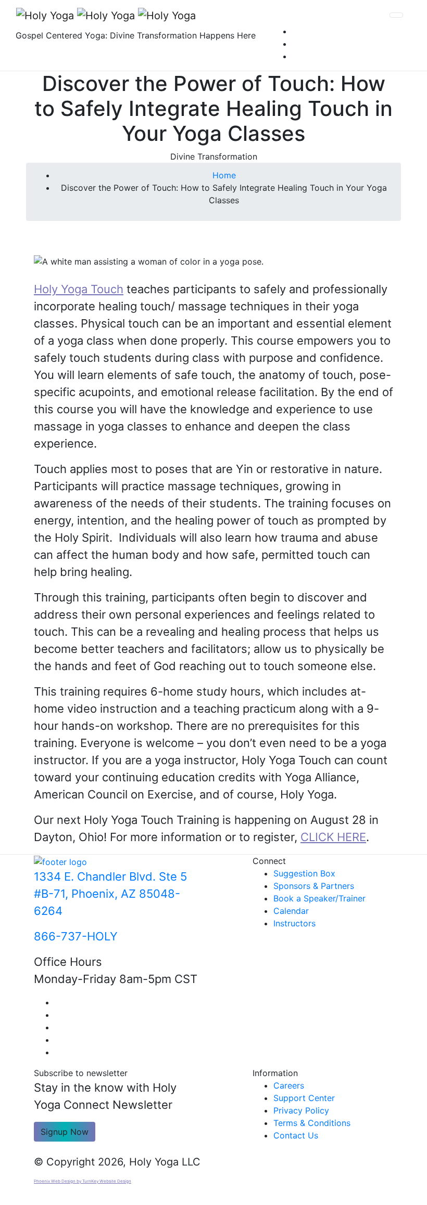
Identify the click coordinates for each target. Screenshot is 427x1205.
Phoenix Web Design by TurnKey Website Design (82, 1181)
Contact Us (295, 1135)
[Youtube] (58, 1015)
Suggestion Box (304, 873)
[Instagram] (295, 31)
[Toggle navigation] (396, 15)
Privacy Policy (301, 1110)
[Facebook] (58, 1002)
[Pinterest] (295, 43)
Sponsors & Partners (313, 886)
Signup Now (65, 1132)
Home (224, 175)
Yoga (74, 289)
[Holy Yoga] (106, 15)
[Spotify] (295, 56)
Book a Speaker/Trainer (319, 898)
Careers (288, 1085)
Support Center (304, 1098)
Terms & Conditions (311, 1123)
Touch (105, 289)
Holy (47, 289)
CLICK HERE (333, 837)
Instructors (294, 923)
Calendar (291, 911)
